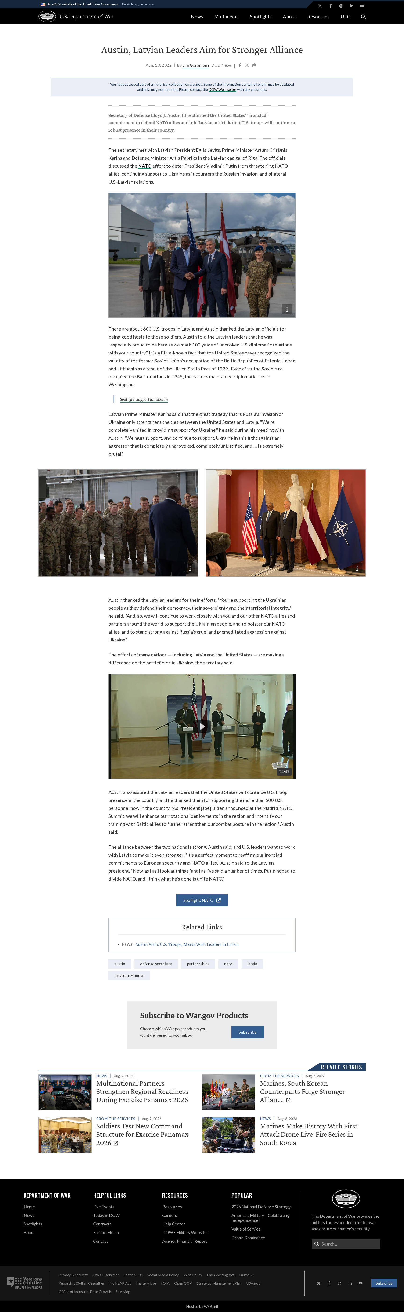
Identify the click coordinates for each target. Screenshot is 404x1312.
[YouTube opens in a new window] (362, 6)
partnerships (198, 963)
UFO (346, 16)
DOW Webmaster (222, 89)
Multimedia (226, 16)
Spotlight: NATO (198, 900)
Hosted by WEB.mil (202, 1306)
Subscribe (248, 1032)
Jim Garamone (196, 65)
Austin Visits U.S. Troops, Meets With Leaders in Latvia (186, 944)
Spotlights (261, 16)
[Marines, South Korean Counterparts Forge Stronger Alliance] (282, 1091)
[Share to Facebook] (240, 65)
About (289, 16)
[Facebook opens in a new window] (330, 6)
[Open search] (363, 16)
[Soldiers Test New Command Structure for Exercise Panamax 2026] (118, 1134)
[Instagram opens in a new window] (341, 6)
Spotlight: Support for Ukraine (144, 399)
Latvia (252, 963)
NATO (145, 166)
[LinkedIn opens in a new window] (351, 6)
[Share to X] (247, 65)
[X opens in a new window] (320, 6)
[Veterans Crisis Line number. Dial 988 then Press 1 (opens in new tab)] (24, 1283)
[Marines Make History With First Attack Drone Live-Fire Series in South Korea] (282, 1134)
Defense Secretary (156, 963)
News (197, 16)
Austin (119, 963)
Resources (318, 16)
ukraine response (129, 975)
